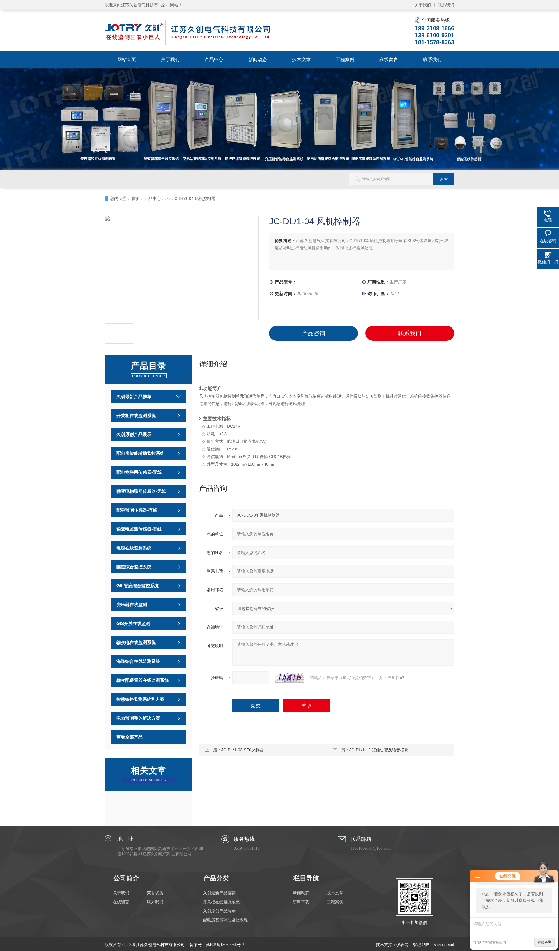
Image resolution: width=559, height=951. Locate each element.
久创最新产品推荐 (133, 396)
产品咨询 (313, 333)
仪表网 (402, 945)
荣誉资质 (155, 893)
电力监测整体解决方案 (138, 718)
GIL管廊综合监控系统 (137, 585)
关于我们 (423, 5)
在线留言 (388, 59)
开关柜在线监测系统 (136, 415)
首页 (136, 198)
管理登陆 (421, 945)
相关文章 (148, 774)
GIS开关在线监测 (133, 623)
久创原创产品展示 (133, 434)
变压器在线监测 (131, 604)
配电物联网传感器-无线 (139, 472)
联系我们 (446, 5)
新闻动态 (257, 59)
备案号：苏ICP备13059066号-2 (217, 945)
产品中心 (214, 59)
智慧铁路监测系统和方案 (140, 699)
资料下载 (301, 902)
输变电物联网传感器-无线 (141, 491)
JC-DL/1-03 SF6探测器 (242, 750)
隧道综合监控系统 (133, 566)
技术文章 (301, 59)
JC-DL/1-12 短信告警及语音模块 (378, 750)
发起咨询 (544, 942)
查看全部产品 (129, 736)
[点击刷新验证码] (289, 678)
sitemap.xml (444, 945)
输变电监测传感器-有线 (139, 528)
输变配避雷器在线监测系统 (142, 680)
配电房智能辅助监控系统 (140, 453)
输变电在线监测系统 (136, 642)
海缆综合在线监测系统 (138, 661)
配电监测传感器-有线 (136, 510)
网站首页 (126, 59)
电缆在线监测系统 (133, 547)
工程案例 (345, 59)
